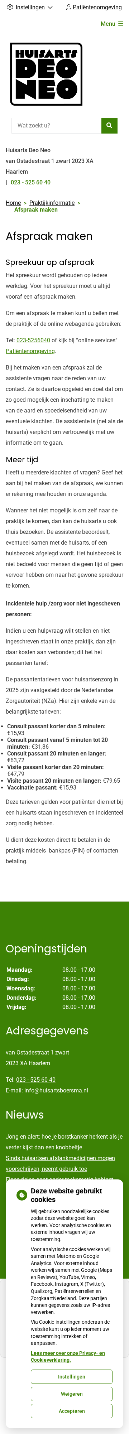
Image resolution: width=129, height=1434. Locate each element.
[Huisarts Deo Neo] (46, 74)
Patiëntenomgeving (30, 351)
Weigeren (72, 1394)
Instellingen (71, 1377)
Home (13, 202)
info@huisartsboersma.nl (56, 1090)
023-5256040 (33, 340)
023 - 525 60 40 (36, 1079)
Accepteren (72, 1411)
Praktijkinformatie (52, 202)
